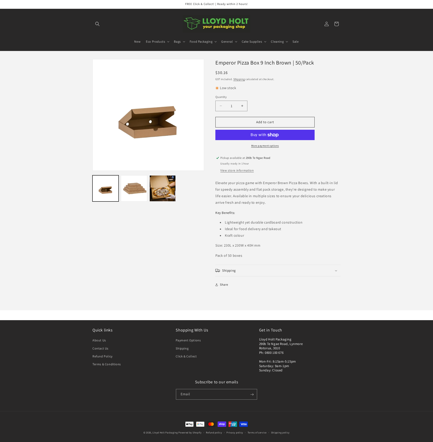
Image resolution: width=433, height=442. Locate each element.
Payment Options (188, 340)
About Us (99, 340)
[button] (97, 24)
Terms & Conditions (106, 364)
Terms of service (257, 432)
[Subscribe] (252, 394)
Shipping (239, 79)
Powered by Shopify (190, 432)
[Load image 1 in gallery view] (105, 188)
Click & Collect (186, 356)
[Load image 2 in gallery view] (134, 188)
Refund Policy (102, 356)
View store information (237, 170)
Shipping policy (280, 432)
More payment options (265, 145)
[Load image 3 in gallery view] (163, 188)
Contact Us (100, 348)
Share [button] (224, 284)
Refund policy (214, 432)
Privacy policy (234, 432)
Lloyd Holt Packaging (165, 432)
